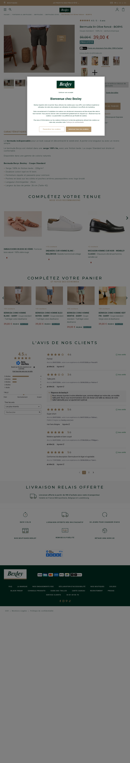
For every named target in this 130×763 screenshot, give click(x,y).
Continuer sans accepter (66, 92)
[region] (66, 106)
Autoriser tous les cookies (79, 129)
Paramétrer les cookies (52, 129)
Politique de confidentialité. (75, 122)
